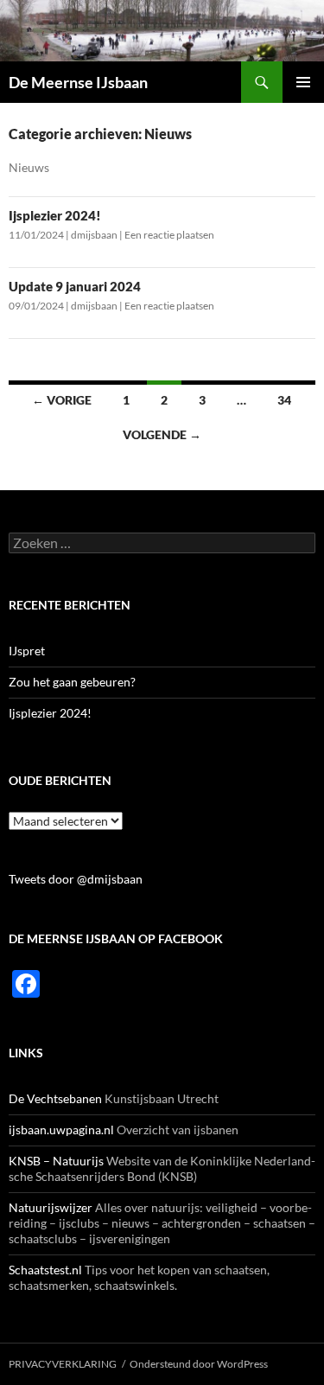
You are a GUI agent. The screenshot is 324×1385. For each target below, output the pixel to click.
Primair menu (303, 82)
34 (284, 400)
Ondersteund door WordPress (199, 1363)
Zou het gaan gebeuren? (72, 681)
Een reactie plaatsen (169, 234)
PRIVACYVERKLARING (63, 1363)
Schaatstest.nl (45, 1269)
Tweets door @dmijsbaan (76, 878)
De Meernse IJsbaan (78, 82)
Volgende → (162, 434)
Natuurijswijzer (50, 1207)
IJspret (27, 650)
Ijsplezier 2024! (55, 215)
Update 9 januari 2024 (75, 286)
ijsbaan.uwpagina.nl (61, 1129)
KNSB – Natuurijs (56, 1160)
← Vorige (62, 400)
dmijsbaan (94, 234)
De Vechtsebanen (55, 1098)
